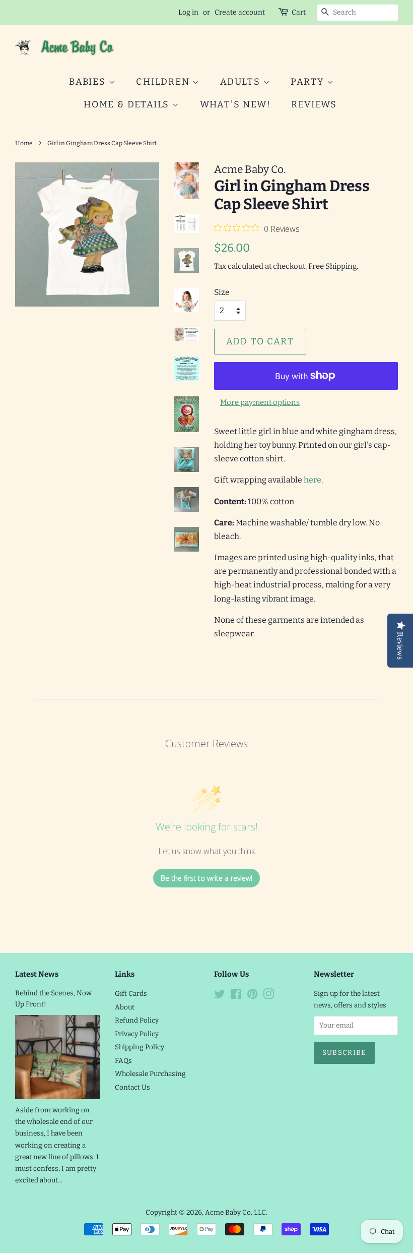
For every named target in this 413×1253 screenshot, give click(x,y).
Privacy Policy (137, 1034)
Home (24, 143)
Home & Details (128, 104)
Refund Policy (137, 1020)
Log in (188, 12)
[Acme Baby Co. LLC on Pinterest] (252, 996)
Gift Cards (131, 993)
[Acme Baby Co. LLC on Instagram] (268, 996)
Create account (240, 12)
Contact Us (132, 1087)
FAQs (123, 1060)
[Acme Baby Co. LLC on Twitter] (219, 996)
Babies (89, 81)
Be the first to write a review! (206, 878)
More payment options (260, 402)
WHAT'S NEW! (235, 104)
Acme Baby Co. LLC (235, 1212)
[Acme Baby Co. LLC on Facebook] (236, 996)
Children (164, 81)
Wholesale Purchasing (150, 1073)
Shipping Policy (139, 1047)
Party (309, 81)
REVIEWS (314, 104)
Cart (299, 12)
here (312, 480)
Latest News (36, 974)
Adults (241, 81)
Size (222, 292)
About (124, 1007)
